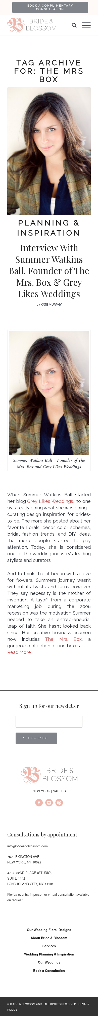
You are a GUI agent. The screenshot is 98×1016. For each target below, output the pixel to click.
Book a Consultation (49, 970)
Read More (19, 652)
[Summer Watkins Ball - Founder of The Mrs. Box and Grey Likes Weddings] (49, 151)
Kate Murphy (51, 304)
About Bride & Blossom (49, 937)
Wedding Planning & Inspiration (49, 954)
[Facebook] (39, 803)
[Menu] (84, 25)
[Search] (72, 25)
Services (49, 945)
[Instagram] (49, 803)
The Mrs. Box (63, 639)
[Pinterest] (59, 803)
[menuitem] (50, 7)
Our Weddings (49, 962)
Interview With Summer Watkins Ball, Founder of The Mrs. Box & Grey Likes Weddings (49, 270)
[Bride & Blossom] (49, 776)
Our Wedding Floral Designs (49, 929)
